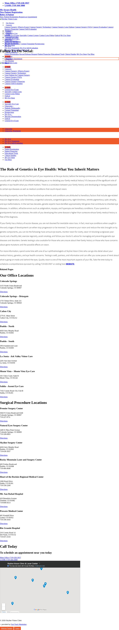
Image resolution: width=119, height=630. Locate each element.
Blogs (7, 63)
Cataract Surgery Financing (15, 81)
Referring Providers (6, 628)
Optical (57, 35)
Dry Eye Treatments (12, 48)
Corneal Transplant (28, 44)
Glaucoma (9, 106)
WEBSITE (70, 264)
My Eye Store (65, 35)
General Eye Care (12, 37)
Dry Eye (8, 114)
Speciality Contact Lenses (29, 35)
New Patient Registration (11, 12)
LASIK (7, 35)
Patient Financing (44, 54)
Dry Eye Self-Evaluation (29, 48)
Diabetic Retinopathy (12, 108)
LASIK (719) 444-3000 (15, 5)
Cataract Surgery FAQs (83, 27)
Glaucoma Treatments (13, 131)
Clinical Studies (70, 54)
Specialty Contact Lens (13, 92)
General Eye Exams (12, 35)
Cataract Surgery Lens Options (63, 27)
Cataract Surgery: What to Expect (17, 27)
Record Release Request (28, 54)
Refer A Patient (7, 14)
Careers (17, 628)
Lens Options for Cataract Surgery (17, 75)
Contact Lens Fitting (46, 35)
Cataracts (9, 25)
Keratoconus (39, 44)
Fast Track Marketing (18, 624)
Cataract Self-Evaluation (28, 29)
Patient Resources (12, 41)
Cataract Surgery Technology (40, 27)
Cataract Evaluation (100, 27)
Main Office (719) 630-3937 (17, 3)
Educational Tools (57, 54)
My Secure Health (8, 10)
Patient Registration (12, 54)
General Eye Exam (12, 90)
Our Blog (90, 54)
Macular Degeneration (13, 116)
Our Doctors (10, 23)
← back (7, 57)
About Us (9, 31)
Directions (4, 292)
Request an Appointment (28, 17)
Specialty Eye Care (12, 39)
